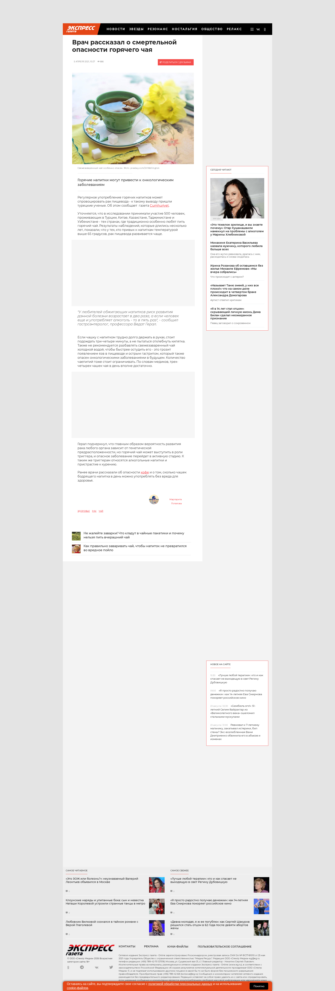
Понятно (259, 986)
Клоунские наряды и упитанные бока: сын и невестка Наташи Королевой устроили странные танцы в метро (105, 902)
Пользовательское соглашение (224, 946)
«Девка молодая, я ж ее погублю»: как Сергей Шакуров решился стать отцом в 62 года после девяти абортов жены (210, 925)
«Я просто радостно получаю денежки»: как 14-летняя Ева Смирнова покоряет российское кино (209, 902)
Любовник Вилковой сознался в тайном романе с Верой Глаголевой (102, 923)
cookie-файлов (77, 988)
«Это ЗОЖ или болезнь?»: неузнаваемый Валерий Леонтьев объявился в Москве (102, 880)
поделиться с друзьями (176, 62)
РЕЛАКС (234, 29)
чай (101, 511)
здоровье (84, 511)
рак (94, 511)
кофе (145, 472)
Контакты (127, 946)
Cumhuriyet (159, 205)
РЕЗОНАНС (158, 29)
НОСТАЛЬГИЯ (185, 29)
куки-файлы (177, 946)
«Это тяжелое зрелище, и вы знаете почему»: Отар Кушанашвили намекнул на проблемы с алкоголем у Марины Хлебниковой (237, 229)
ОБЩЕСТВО (212, 29)
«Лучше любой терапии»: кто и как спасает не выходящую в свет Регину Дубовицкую (203, 880)
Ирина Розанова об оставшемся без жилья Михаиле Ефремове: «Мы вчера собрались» (236, 269)
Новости (116, 29)
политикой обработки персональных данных (180, 984)
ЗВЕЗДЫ (136, 29)
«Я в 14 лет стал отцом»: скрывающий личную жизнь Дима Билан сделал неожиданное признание (235, 313)
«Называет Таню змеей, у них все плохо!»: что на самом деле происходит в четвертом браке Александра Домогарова (234, 290)
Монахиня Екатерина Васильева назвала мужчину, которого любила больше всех (236, 246)
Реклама (151, 946)
